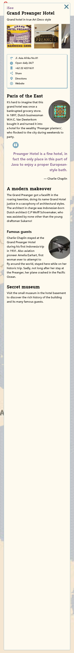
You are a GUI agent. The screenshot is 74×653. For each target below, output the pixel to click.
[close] (66, 6)
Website (19, 83)
